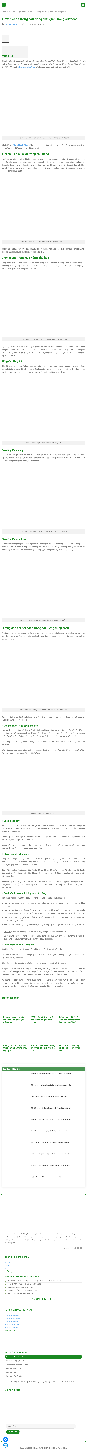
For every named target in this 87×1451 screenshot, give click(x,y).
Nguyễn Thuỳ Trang (13, 24)
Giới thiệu (8, 1262)
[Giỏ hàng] (83, 5)
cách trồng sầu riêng (26, 67)
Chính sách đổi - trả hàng (13, 1318)
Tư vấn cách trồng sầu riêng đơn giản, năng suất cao (47, 12)
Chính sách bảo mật (11, 1321)
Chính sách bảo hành (12, 1315)
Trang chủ (6, 12)
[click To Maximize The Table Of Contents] (5, 39)
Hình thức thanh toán (12, 1327)
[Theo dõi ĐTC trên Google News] (12, 29)
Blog (6, 1268)
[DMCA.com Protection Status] (15, 1248)
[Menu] (4, 5)
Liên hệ (7, 1265)
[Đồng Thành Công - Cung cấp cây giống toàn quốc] (43, 5)
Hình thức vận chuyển (12, 1324)
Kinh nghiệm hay (18, 12)
